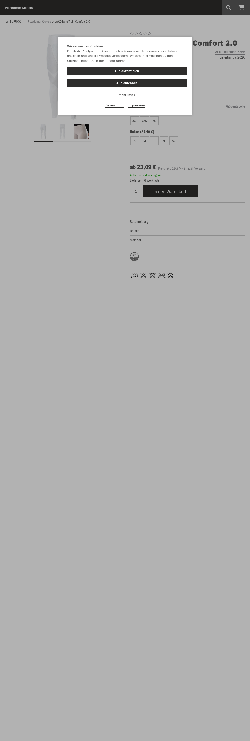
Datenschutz (114, 105)
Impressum (136, 105)
